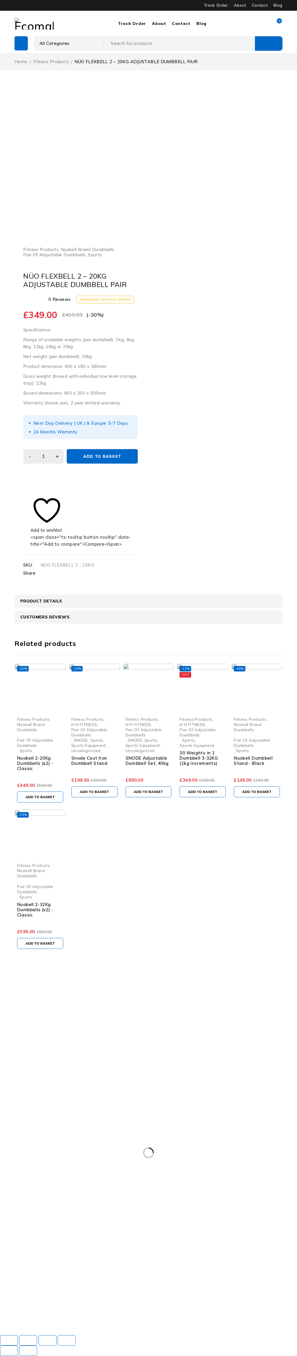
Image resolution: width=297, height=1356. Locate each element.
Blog (278, 5)
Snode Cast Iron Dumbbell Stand (89, 760)
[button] (40, 797)
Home (21, 61)
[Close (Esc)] (67, 1340)
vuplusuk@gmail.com (21, 1129)
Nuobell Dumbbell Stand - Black (253, 760)
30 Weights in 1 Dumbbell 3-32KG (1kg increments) (199, 758)
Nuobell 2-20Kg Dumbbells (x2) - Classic (35, 763)
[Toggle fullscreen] (28, 1340)
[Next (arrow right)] (28, 1351)
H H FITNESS (84, 724)
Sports (95, 254)
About (240, 5)
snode (133, 1304)
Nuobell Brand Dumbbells (87, 249)
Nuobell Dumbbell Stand (89, 1304)
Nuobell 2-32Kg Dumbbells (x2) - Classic (35, 910)
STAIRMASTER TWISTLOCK (181, 1304)
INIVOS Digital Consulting (141, 1324)
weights (164, 1316)
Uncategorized (85, 750)
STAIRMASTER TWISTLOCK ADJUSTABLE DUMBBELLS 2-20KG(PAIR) (74, 1316)
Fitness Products (51, 61)
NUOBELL (42, 1304)
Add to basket (102, 456)
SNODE (81, 740)
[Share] (48, 1340)
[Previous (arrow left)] (9, 1351)
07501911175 (70, 1136)
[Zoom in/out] (9, 1340)
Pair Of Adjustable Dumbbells (54, 254)
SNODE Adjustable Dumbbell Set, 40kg (147, 760)
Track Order (216, 5)
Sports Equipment (88, 745)
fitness (12, 1304)
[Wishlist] (43, 514)
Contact (260, 5)
